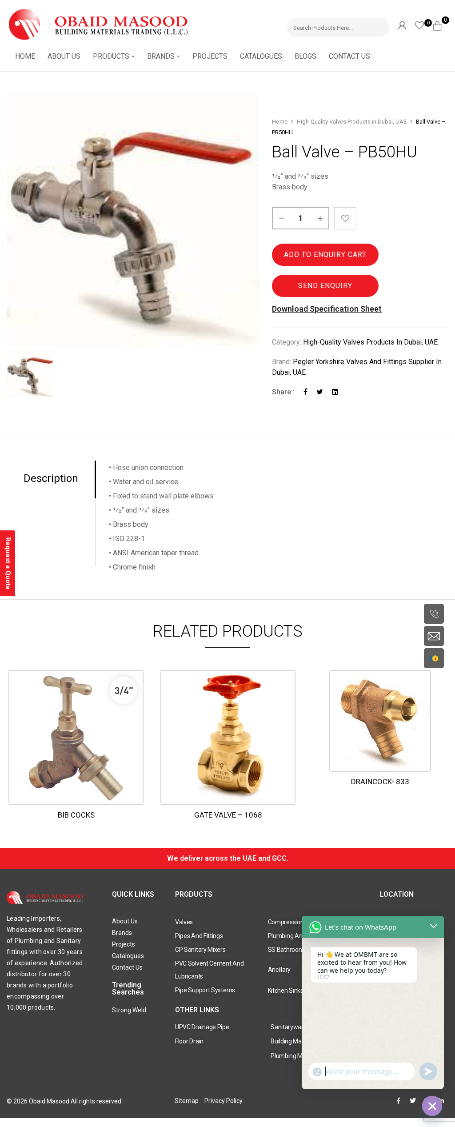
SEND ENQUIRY (325, 285)
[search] (379, 26)
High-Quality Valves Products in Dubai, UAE (352, 121)
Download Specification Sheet (327, 308)
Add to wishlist (345, 218)
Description (51, 479)
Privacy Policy (223, 1100)
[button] (440, 24)
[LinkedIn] (335, 392)
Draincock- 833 (380, 781)
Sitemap (187, 1100)
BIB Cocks (76, 814)
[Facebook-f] (398, 1101)
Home (279, 121)
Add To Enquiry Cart (325, 254)
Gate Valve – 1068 (228, 814)
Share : (283, 392)
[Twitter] (319, 392)
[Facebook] (305, 392)
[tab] (51, 479)
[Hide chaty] (432, 1106)
